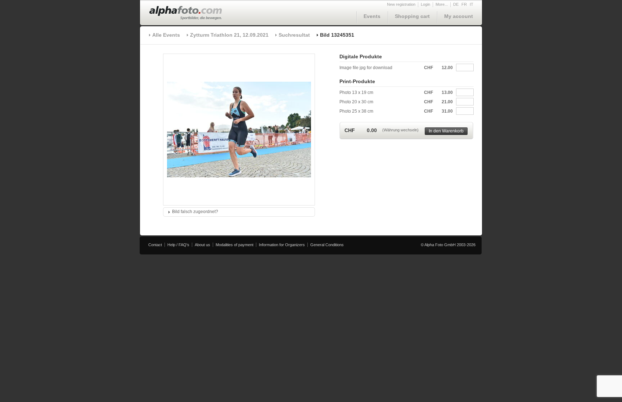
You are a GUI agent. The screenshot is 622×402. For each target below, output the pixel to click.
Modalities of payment (234, 245)
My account (458, 16)
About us (202, 245)
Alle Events (166, 35)
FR (464, 4)
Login (425, 4)
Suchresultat (294, 35)
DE (456, 4)
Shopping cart (412, 16)
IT (471, 4)
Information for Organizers (282, 245)
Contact (155, 245)
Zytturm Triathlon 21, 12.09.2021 (229, 35)
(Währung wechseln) (400, 130)
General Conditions (327, 245)
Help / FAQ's (178, 245)
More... (442, 4)
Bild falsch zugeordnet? (195, 211)
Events (372, 16)
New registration (401, 4)
